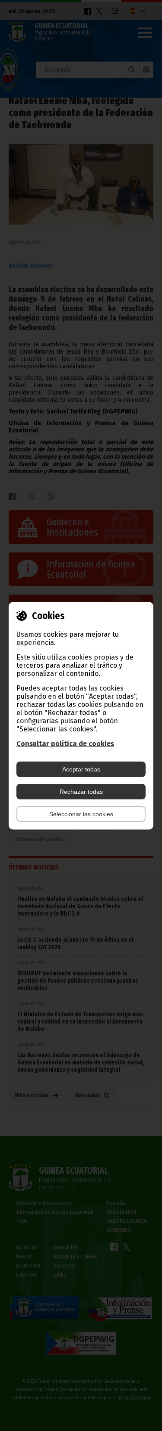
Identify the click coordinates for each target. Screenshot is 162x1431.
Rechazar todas (81, 791)
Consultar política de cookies (65, 744)
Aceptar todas (81, 769)
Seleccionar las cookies (81, 814)
